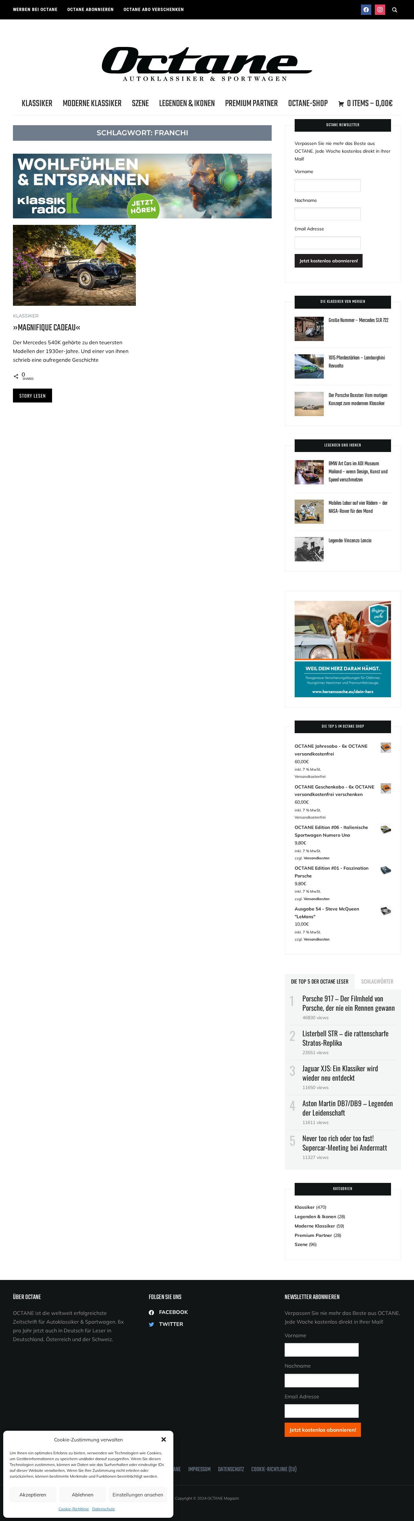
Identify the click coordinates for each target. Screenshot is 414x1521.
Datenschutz (103, 1508)
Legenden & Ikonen (187, 104)
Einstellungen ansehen (138, 1495)
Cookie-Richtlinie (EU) (274, 1469)
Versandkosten (317, 858)
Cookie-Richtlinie (74, 1508)
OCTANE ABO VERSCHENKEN (154, 9)
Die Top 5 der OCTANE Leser (319, 981)
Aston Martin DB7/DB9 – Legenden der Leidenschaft (347, 1108)
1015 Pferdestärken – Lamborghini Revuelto (357, 362)
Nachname (306, 200)
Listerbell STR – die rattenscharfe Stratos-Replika (345, 1038)
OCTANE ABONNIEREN (90, 9)
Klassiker (37, 104)
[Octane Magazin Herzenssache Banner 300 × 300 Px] (343, 604)
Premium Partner (251, 104)
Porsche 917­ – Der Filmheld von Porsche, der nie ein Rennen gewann (348, 1003)
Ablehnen (82, 1495)
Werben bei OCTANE (35, 9)
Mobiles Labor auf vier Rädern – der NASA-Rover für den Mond (358, 507)
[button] (163, 1439)
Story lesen (32, 395)
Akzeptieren (32, 1495)
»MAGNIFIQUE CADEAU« (47, 328)
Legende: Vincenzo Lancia (350, 541)
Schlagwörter (377, 981)
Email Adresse (309, 229)
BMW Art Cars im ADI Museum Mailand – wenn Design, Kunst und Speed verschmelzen (358, 472)
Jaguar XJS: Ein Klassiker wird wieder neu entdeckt (340, 1073)
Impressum (199, 1469)
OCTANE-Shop (308, 104)
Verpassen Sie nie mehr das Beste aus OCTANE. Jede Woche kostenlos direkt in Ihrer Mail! (342, 151)
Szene (140, 104)
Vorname (304, 171)
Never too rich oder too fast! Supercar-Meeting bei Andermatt (344, 1142)
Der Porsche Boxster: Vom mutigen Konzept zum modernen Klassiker (358, 399)
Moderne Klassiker (92, 104)
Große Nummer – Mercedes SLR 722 (358, 320)
